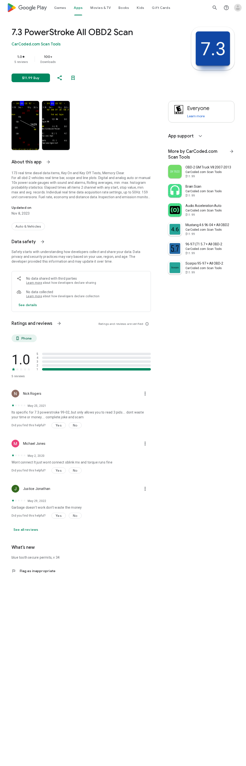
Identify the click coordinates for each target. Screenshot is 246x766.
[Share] (59, 78)
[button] (25, 125)
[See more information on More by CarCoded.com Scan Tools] (231, 151)
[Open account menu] (238, 7)
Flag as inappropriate (33, 571)
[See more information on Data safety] (42, 241)
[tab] (60, 7)
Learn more (34, 282)
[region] (88, 59)
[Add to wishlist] (73, 78)
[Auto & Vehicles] (28, 226)
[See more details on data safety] (28, 305)
